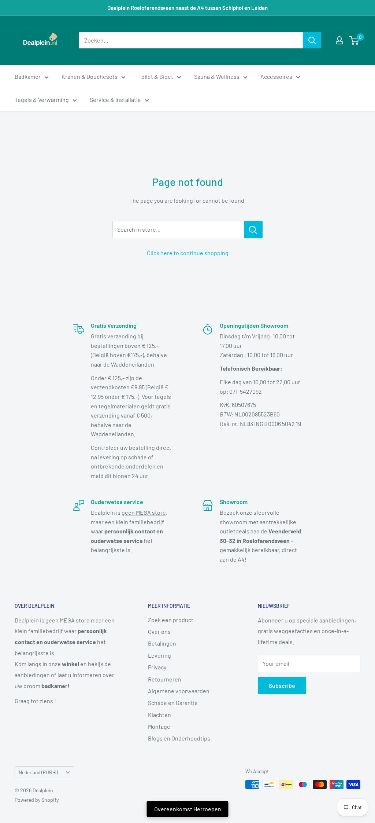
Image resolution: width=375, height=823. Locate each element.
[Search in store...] (253, 229)
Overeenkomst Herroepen (187, 808)
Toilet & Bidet (155, 76)
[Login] (339, 40)
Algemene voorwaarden (178, 690)
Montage (159, 726)
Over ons (159, 631)
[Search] (312, 40)
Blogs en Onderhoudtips (179, 738)
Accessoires (276, 76)
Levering (159, 655)
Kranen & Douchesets (90, 76)
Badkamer (28, 76)
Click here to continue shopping (188, 252)
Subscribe (282, 685)
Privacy (157, 667)
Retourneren (164, 679)
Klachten (159, 714)
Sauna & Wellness (217, 76)
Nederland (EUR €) (38, 772)
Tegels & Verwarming (42, 99)
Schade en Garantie (173, 702)
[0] (354, 40)
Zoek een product (170, 619)
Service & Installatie (115, 99)
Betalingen (162, 643)
